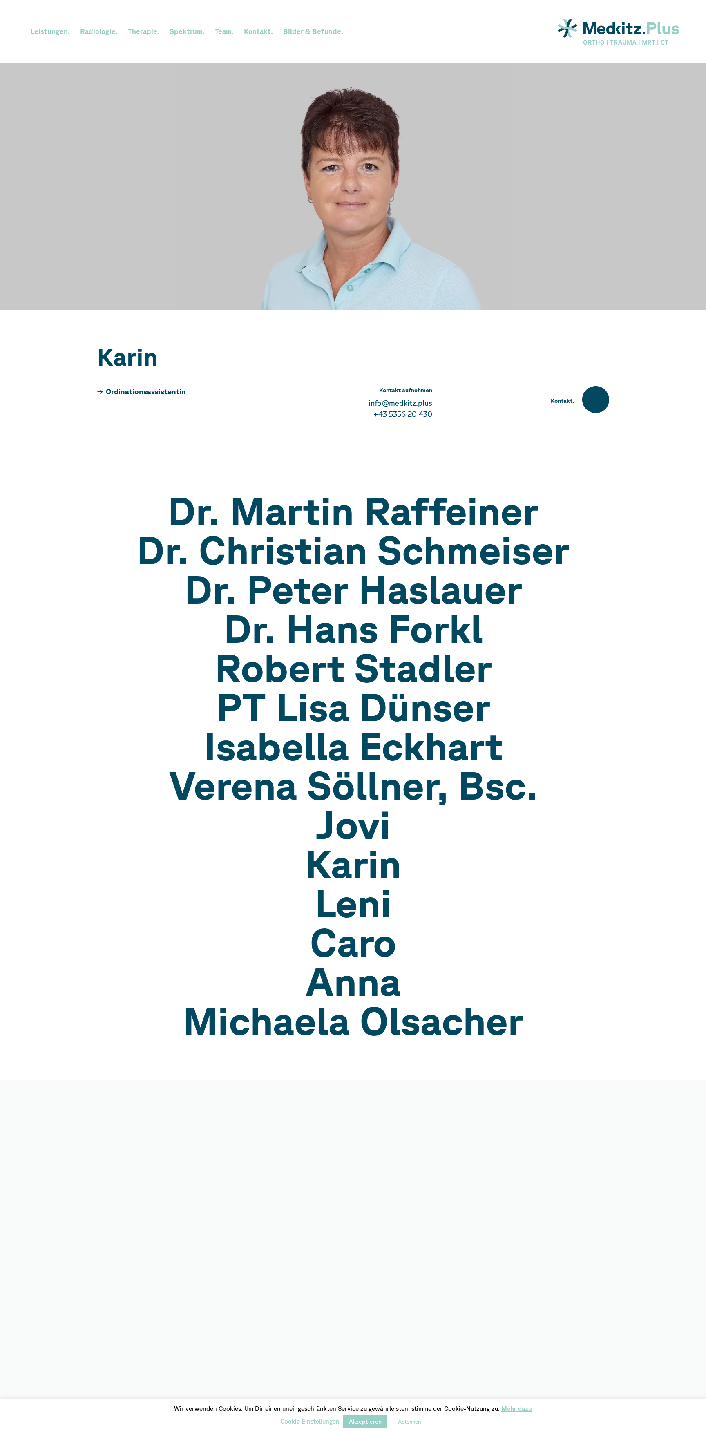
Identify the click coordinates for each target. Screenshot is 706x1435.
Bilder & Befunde (312, 31)
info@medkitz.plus (400, 403)
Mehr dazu (516, 1408)
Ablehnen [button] (409, 1422)
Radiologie (98, 31)
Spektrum (186, 31)
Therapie (142, 31)
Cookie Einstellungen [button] (310, 1421)
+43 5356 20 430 (402, 414)
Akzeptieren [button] (365, 1421)
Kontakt (257, 31)
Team (223, 31)
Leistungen (49, 31)
